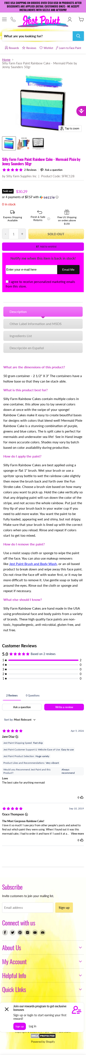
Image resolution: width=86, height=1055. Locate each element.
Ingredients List (21, 336)
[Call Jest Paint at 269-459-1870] (13, 20)
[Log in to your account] (69, 19)
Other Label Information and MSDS (36, 324)
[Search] (78, 36)
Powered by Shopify (43, 1041)
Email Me (68, 269)
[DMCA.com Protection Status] (43, 1037)
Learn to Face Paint (70, 48)
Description (18, 312)
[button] (43, 197)
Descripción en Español (27, 348)
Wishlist (48, 48)
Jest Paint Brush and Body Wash (33, 564)
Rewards (14, 48)
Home (6, 59)
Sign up (64, 907)
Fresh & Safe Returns (40, 219)
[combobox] (37, 36)
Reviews (31, 48)
